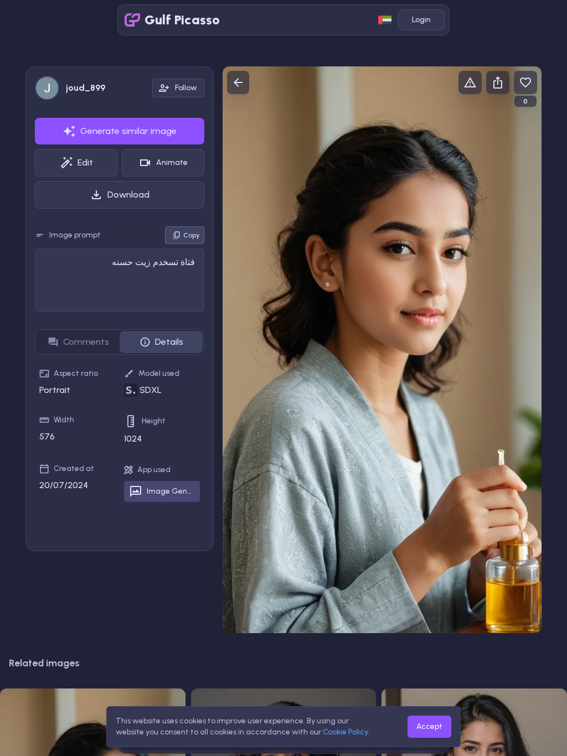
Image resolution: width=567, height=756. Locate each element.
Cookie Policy (345, 732)
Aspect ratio (76, 373)
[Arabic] (385, 20)
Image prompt (75, 235)
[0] (525, 82)
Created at (74, 468)
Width (64, 419)
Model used (158, 373)
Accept (429, 726)
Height (154, 421)
